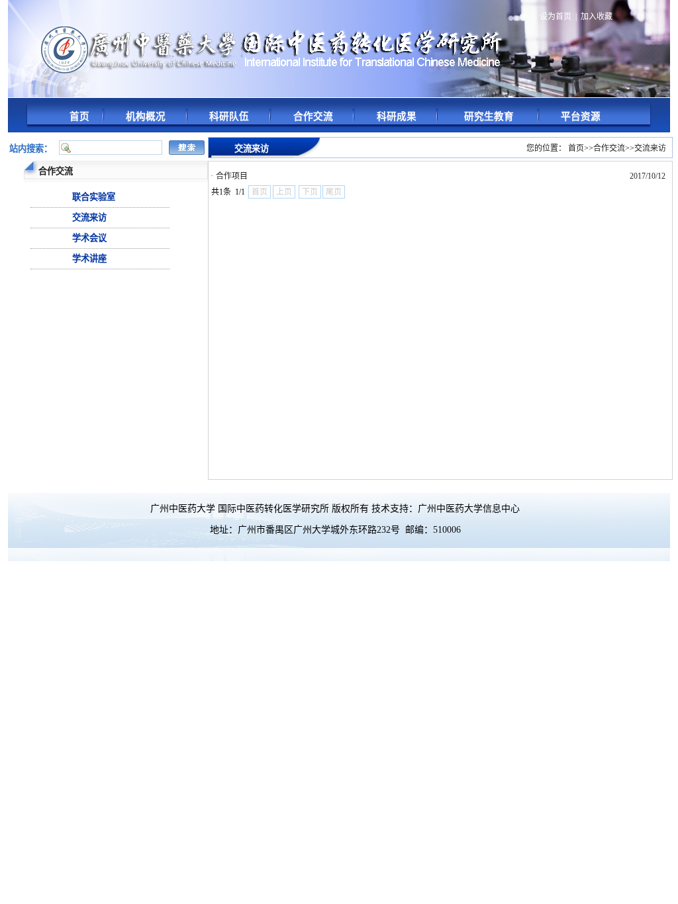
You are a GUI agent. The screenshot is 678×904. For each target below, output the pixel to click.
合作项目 (232, 176)
